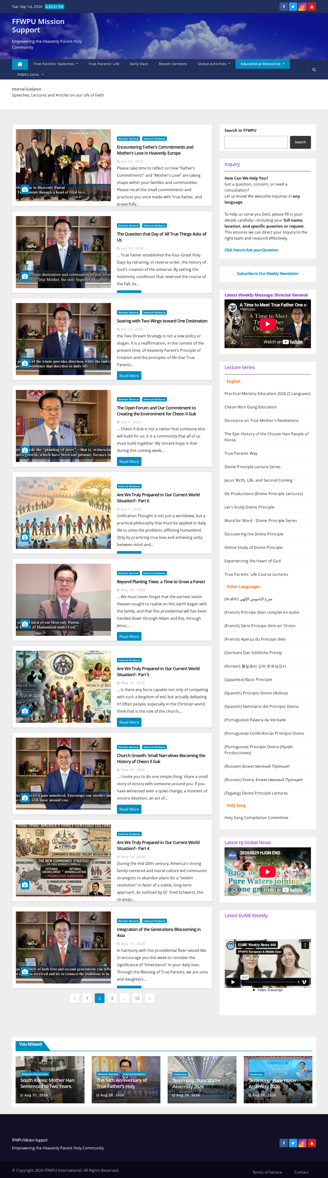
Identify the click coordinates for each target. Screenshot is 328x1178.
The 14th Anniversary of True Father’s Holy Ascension (122, 1086)
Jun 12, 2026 (132, 329)
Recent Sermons (173, 63)
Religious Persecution (35, 1074)
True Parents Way (241, 453)
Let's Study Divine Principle (250, 507)
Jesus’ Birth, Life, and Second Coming (258, 480)
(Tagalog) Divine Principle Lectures (256, 793)
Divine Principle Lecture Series (253, 466)
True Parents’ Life (104, 63)
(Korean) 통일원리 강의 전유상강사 (255, 666)
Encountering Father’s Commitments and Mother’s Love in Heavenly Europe (155, 150)
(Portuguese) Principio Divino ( (253, 746)
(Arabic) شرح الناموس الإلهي (248, 598)
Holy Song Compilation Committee (256, 817)
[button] (314, 69)
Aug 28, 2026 (188, 1095)
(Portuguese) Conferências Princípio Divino (264, 733)
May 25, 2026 (133, 682)
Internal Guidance (154, 138)
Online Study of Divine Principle (254, 547)
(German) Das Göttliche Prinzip (253, 652)
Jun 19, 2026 (132, 248)
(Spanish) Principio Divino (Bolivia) (256, 693)
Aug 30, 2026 (112, 1095)
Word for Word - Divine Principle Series (261, 520)
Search (300, 142)
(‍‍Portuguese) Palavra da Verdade (255, 720)
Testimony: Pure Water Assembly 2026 (196, 1083)
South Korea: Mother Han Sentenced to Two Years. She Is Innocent (47, 1086)
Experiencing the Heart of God (253, 561)
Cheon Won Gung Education (251, 407)
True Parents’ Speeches (54, 63)
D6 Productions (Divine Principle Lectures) (264, 493)
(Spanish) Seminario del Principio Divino (262, 706)
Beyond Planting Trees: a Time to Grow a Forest (161, 581)
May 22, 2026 (133, 769)
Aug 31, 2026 (36, 1095)
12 (137, 998)
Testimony (180, 1074)
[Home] (20, 64)
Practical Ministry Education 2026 (255, 393)
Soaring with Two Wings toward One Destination (162, 321)
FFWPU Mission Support (38, 25)
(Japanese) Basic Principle (248, 679)
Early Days (139, 63)
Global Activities (213, 63)
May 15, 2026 (133, 943)
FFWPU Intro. (29, 74)
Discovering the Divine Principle (254, 534)
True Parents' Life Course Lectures (256, 574)
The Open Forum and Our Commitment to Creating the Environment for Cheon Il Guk (156, 411)
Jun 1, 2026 (131, 509)
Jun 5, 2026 (131, 422)
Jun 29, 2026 (132, 161)
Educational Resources (261, 63)
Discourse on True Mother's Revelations (262, 420)
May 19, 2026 (133, 856)
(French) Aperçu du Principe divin (255, 639)
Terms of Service (267, 1172)
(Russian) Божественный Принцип (257, 766)
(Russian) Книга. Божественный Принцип (264, 779)
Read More (129, 375)
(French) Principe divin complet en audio (262, 612)
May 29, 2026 (133, 590)
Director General (128, 138)
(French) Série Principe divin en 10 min (260, 625)
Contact (301, 1172)
